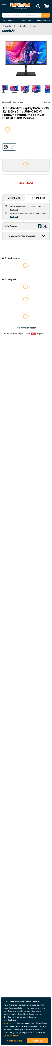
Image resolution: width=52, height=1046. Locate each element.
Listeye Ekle (14, 197)
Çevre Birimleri (20, 26)
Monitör (33, 26)
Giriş (33, 334)
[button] (4, 6)
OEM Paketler (9, 20)
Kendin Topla (26, 20)
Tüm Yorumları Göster (26, 328)
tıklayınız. (14, 210)
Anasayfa (7, 26)
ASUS (47, 102)
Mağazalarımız (43, 20)
